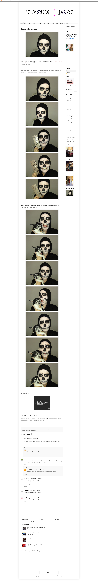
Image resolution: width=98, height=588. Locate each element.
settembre (70, 137)
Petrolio (69, 120)
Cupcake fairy (27, 498)
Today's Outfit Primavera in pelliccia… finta (36, 527)
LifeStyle (48, 23)
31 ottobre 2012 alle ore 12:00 (39, 449)
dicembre (70, 111)
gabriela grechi (41, 429)
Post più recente (24, 519)
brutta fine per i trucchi (29, 429)
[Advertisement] (72, 59)
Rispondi (25, 444)
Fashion (29, 23)
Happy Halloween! (72, 116)
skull (32, 430)
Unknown (29, 427)
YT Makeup (66, 23)
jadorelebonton (52, 429)
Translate (70, 73)
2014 (68, 105)
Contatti (61, 23)
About (57, 23)
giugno (70, 141)
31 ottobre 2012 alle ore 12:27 (39, 469)
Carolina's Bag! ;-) (72, 128)
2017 (68, 98)
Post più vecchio (58, 519)
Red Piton (70, 130)
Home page (41, 519)
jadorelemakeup (58, 429)
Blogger (61, 576)
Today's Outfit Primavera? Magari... (34, 533)
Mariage (70, 124)
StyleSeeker (26, 490)
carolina (36, 429)
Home (21, 23)
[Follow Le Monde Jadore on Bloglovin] (70, 39)
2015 (68, 102)
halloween (46, 429)
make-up (28, 430)
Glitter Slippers (71, 132)
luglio (69, 139)
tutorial (34, 430)
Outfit (25, 23)
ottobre (70, 115)
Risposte (27, 447)
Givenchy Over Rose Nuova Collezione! (35, 544)
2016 (68, 100)
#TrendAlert (35, 23)
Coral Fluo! (70, 122)
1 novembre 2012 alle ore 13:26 (35, 490)
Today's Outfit (30, 538)
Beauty (40, 23)
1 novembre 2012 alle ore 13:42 (36, 498)
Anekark (26, 459)
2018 (68, 96)
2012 (68, 109)
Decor (53, 23)
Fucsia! (69, 134)
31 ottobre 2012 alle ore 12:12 (34, 459)
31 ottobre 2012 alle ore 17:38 (36, 478)
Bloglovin (42, 420)
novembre (70, 113)
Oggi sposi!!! (70, 126)
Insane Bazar (26, 478)
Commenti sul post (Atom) (31, 521)
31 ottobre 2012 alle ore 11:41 (34, 438)
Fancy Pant (70, 118)
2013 (68, 107)
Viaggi (44, 23)
